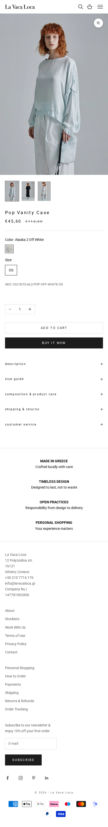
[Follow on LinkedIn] (46, 777)
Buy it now (54, 343)
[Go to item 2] (28, 191)
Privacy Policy (16, 644)
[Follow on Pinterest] (33, 777)
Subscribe (23, 760)
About (10, 611)
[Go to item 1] (12, 191)
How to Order (15, 676)
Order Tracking (16, 709)
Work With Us (15, 627)
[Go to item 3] (44, 191)
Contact (11, 652)
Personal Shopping (19, 668)
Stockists (12, 619)
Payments (13, 684)
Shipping (12, 693)
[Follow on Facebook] (7, 777)
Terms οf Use (15, 636)
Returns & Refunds (19, 701)
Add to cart (54, 328)
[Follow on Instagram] (20, 777)
